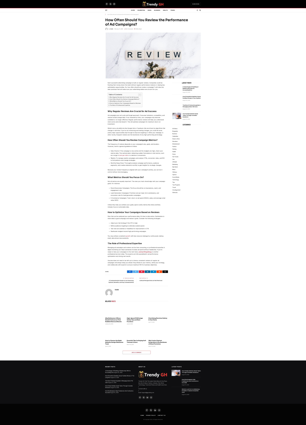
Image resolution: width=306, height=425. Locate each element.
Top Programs (176, 185)
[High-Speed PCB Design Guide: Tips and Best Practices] (136, 310)
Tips (173, 182)
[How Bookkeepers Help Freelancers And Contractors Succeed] (176, 382)
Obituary (174, 172)
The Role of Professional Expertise (120, 105)
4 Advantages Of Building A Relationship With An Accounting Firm (190, 88)
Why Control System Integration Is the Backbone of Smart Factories (157, 342)
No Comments (129, 29)
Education (175, 141)
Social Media (175, 177)
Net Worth (175, 167)
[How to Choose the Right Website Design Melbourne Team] (115, 332)
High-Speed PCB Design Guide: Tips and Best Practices (135, 320)
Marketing (175, 164)
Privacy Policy (151, 415)
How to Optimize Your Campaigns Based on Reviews (125, 103)
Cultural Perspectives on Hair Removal (150, 280)
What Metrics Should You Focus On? (120, 101)
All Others (174, 128)
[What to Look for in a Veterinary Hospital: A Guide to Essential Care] (176, 391)
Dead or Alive (176, 139)
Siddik (111, 29)
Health (165, 10)
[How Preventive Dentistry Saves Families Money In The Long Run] (176, 99)
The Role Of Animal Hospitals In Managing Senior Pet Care (192, 105)
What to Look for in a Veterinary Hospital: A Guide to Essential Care (191, 390)
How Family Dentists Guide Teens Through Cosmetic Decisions (190, 115)
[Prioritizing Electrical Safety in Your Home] (158, 310)
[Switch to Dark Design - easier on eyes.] (197, 10)
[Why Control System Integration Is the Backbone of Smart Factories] (158, 332)
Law (173, 159)
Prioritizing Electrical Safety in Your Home (157, 319)
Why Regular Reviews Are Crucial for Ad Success (124, 97)
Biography (175, 131)
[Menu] (106, 10)
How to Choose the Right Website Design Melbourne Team (114, 342)
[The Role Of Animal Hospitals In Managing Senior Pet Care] (176, 107)
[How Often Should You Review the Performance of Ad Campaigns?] (153, 55)
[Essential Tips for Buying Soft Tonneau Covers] (136, 332)
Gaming (174, 149)
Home (133, 10)
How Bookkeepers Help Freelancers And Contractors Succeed (190, 381)
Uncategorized (176, 190)
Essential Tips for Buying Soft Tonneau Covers (136, 341)
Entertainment (176, 144)
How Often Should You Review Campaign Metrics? (124, 99)
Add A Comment (136, 352)
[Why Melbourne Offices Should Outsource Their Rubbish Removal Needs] (115, 310)
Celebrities (141, 10)
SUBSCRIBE (195, 4)
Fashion (174, 146)
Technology (175, 179)
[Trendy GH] (153, 4)
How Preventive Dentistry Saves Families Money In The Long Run (192, 97)
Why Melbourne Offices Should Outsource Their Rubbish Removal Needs (113, 320)
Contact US (162, 415)
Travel (172, 10)
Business (157, 10)
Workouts (174, 192)
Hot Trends (175, 156)
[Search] (200, 10)
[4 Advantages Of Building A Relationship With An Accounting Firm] (176, 89)
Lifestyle (174, 162)
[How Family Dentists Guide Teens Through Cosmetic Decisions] (176, 116)
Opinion (174, 174)
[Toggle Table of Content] (139, 94)
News (149, 10)
